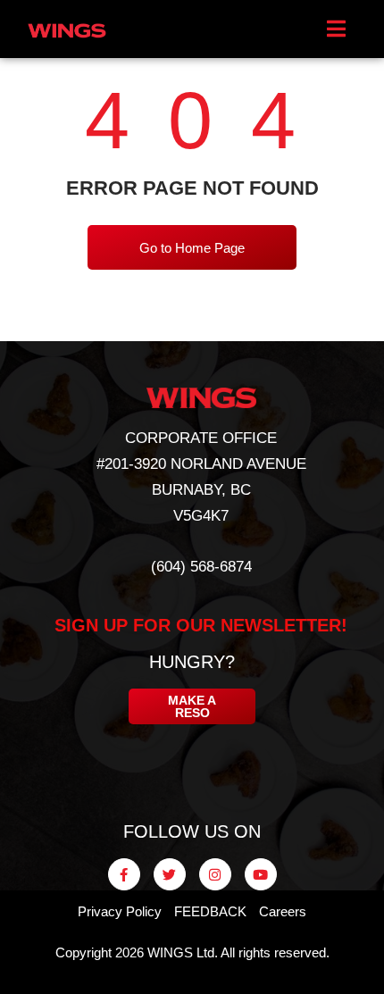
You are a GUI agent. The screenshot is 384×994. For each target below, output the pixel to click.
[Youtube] (261, 874)
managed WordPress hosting (202, 978)
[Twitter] (170, 874)
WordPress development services (164, 978)
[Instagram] (215, 874)
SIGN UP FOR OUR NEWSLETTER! (200, 625)
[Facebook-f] (124, 874)
